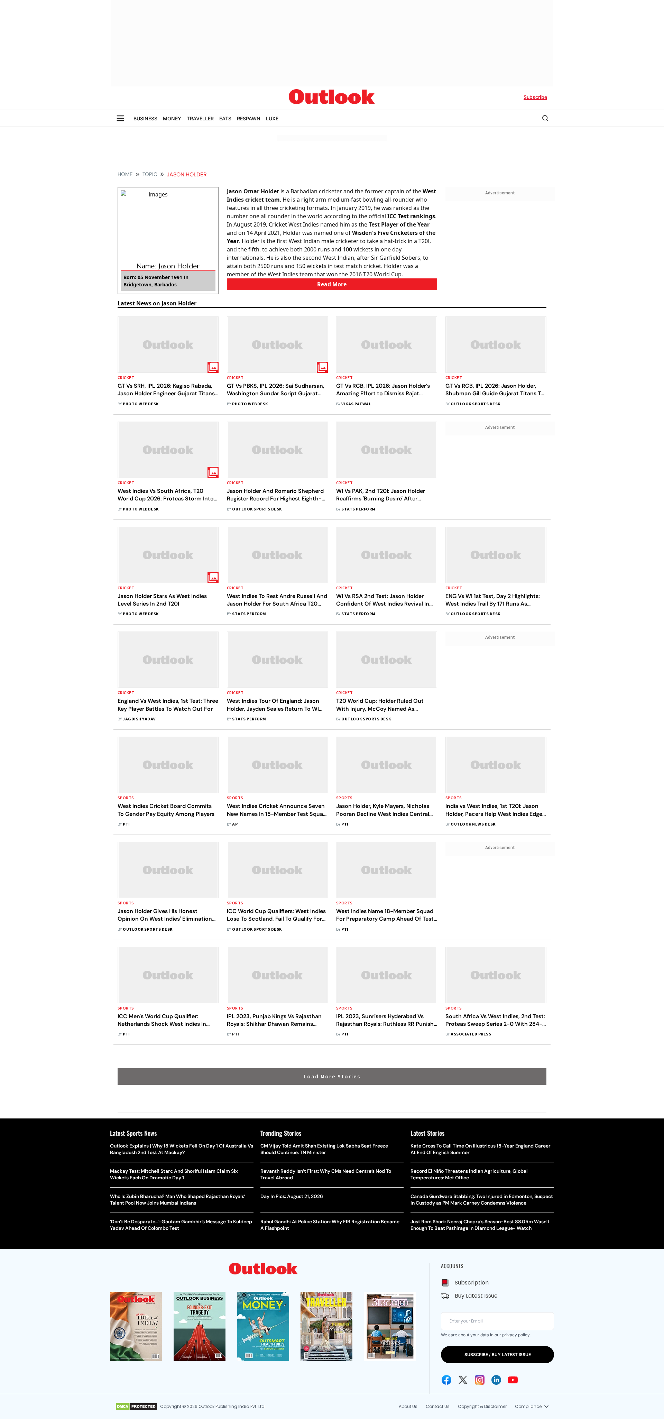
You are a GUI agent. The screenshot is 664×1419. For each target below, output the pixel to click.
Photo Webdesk (140, 404)
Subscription (472, 1283)
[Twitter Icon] (463, 1379)
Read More (332, 284)
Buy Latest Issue (476, 1296)
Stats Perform (358, 509)
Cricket (126, 378)
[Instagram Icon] (479, 1379)
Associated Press (471, 1034)
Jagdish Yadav (139, 719)
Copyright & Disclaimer (482, 1406)
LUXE (272, 118)
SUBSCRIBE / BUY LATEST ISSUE (497, 1354)
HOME (125, 174)
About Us (408, 1406)
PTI (126, 824)
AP (235, 824)
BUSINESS (145, 118)
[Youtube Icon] (512, 1379)
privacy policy (515, 1334)
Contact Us (438, 1406)
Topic (149, 174)
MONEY (172, 118)
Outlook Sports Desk (475, 404)
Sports (126, 798)
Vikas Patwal (356, 404)
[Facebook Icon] (446, 1379)
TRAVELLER (200, 118)
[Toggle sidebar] (120, 118)
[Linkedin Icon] (496, 1379)
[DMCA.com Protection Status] (136, 1406)
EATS (225, 118)
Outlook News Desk (473, 824)
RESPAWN (248, 118)
